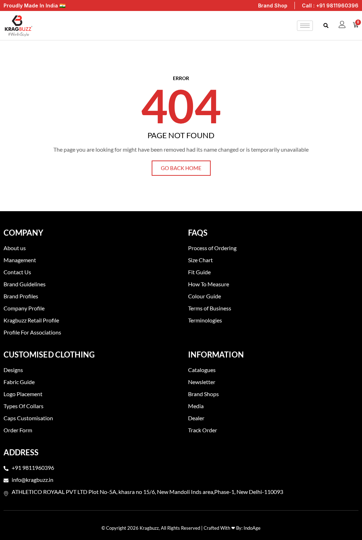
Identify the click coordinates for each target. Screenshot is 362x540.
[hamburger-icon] (305, 26)
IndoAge (252, 528)
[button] (326, 26)
